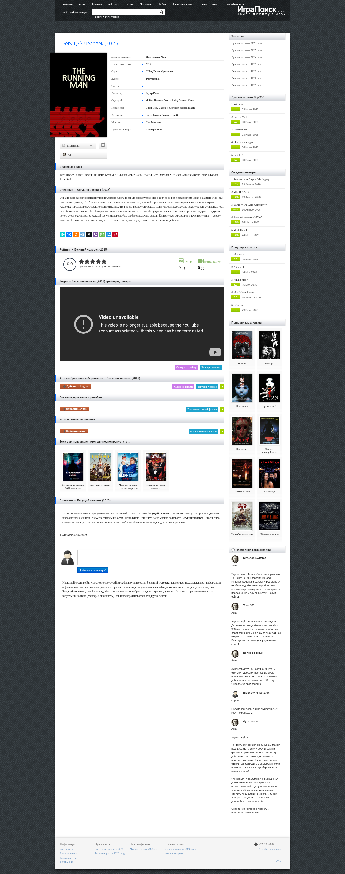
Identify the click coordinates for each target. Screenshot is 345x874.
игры (82, 4)
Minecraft (239, 254)
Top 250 (259, 97)
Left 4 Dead (240, 154)
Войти (98, 16)
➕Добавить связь (75, 409)
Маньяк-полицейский (269, 450)
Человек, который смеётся (155, 486)
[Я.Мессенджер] (62, 234)
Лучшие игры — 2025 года (246, 50)
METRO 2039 (241, 192)
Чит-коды (146, 4)
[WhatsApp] (102, 234)
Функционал (251, 721)
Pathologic (239, 267)
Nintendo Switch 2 (254, 558)
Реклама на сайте (69, 857)
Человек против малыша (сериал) (128, 486)
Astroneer (238, 104)
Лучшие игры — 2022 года (246, 71)
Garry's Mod (240, 116)
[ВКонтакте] (69, 234)
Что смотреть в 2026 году (145, 848)
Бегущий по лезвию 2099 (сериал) (73, 486)
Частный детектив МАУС (248, 217)
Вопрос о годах (253, 652)
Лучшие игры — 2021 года (246, 78)
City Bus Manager (243, 142)
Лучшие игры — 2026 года (246, 43)
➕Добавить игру (74, 431)
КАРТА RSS (66, 862)
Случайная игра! (235, 4)
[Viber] (95, 234)
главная (68, 4)
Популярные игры (244, 247)
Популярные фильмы (246, 322)
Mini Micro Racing (244, 292)
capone (235, 700)
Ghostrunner (240, 129)
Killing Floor (241, 279)
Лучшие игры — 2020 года (246, 85)
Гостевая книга (68, 853)
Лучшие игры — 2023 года (246, 64)
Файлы (162, 4)
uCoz (278, 861)
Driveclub (239, 305)
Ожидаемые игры (243, 172)
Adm (70, 155)
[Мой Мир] (108, 234)
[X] (89, 234)
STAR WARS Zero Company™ (250, 204)
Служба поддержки (270, 848)
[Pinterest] (115, 234)
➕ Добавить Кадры (75, 386)
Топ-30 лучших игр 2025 (109, 848)
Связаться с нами (183, 4)
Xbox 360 (248, 605)
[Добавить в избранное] (103, 145)
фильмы (97, 4)
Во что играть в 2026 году (110, 853)
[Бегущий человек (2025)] (78, 95)
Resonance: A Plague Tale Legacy (252, 179)
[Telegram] (82, 234)
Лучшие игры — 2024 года (246, 57)
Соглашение (66, 848)
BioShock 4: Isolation (256, 692)
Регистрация (112, 16)
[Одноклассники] (76, 234)
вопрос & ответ (210, 4)
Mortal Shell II (241, 230)
